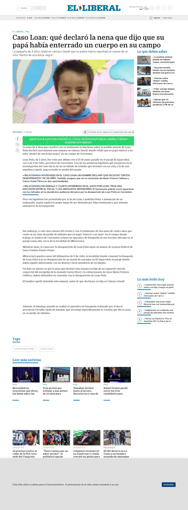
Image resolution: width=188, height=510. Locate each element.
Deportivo (18, 447)
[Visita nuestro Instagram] (169, 8)
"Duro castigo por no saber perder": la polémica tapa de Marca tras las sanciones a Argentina (56, 457)
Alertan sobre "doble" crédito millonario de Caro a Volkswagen (163, 81)
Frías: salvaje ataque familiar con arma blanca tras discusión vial (163, 91)
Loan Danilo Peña (24, 348)
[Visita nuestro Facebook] (151, 8)
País (15, 384)
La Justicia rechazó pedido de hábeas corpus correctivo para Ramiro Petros (164, 59)
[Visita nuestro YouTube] (163, 8)
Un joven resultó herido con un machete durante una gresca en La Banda (164, 70)
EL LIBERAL (18, 31)
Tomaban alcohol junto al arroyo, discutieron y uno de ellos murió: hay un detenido (85, 394)
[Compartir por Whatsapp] (17, 150)
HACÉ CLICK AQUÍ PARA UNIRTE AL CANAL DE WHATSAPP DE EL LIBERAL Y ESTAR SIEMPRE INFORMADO (78, 141)
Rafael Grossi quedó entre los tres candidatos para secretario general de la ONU (117, 394)
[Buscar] (33, 8)
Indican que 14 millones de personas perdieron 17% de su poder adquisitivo (163, 102)
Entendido (169, 484)
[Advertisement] (83, 219)
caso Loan (46, 348)
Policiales (109, 447)
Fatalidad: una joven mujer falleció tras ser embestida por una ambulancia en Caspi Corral (159, 304)
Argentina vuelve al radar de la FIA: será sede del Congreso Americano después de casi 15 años (25, 457)
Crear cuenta (167, 18)
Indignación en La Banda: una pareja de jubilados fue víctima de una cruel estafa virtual (159, 313)
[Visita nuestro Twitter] (157, 8)
